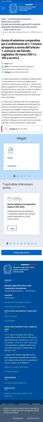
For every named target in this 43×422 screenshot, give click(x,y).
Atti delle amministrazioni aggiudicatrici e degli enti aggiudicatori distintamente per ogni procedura (20, 25)
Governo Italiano (6, 1)
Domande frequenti (11, 371)
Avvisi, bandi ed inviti (12, 29)
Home (3, 19)
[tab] (14, 176)
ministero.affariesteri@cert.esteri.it (17, 302)
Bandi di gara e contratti (10, 21)
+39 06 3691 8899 (21, 342)
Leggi (12, 228)
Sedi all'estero (9, 320)
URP (7, 334)
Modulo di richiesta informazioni (16, 367)
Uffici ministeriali (10, 316)
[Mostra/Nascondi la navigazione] (3, 8)
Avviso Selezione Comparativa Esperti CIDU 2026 (21, 205)
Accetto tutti (33, 418)
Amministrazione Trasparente (19, 19)
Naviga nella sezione (21, 252)
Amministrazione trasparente (15, 382)
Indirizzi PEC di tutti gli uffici (15, 306)
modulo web (33, 340)
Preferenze (18, 418)
